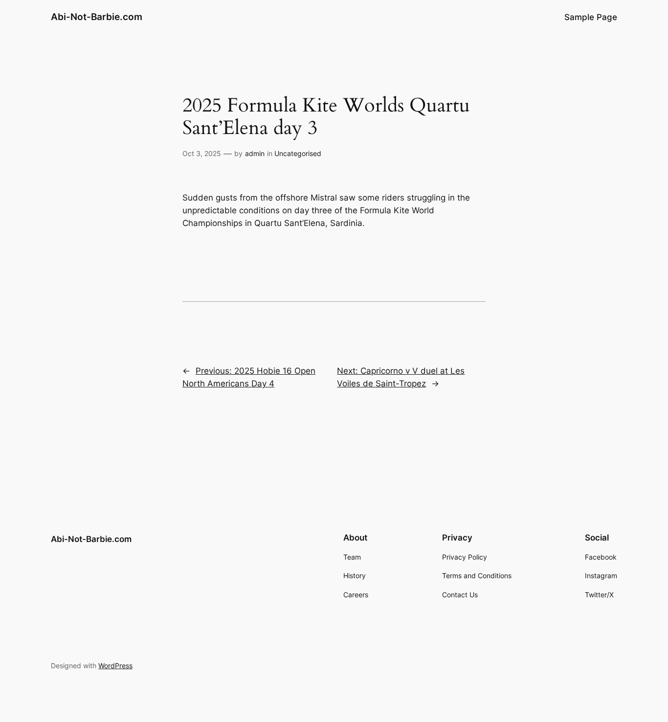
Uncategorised (297, 153)
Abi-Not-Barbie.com (96, 17)
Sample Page (590, 17)
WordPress (115, 665)
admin (255, 153)
